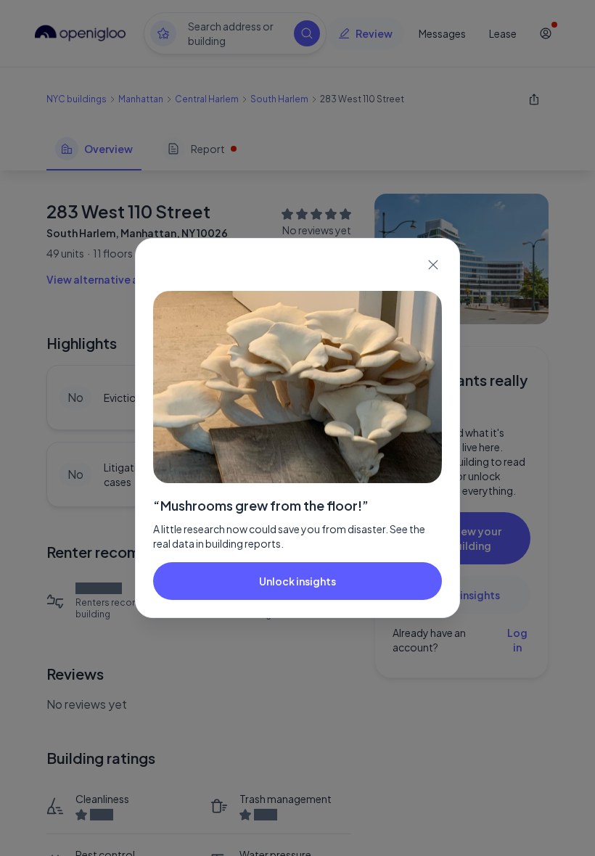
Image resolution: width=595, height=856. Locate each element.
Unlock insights (297, 581)
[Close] (433, 264)
